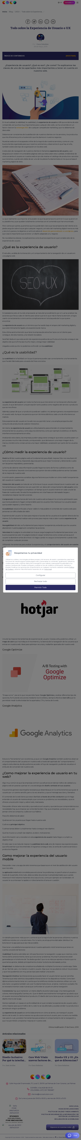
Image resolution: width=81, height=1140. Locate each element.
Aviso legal (48, 569)
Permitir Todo (40, 587)
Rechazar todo (40, 581)
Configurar (40, 575)
